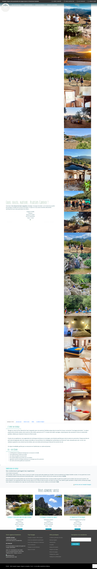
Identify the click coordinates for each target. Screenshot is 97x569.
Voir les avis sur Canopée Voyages (83, 484)
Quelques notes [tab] (10, 421)
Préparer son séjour (53, 549)
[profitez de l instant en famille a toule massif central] (77, 222)
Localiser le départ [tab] (40, 421)
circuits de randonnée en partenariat (35, 540)
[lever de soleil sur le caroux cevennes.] (77, 55)
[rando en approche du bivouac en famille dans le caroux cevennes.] (77, 76)
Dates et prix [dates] (26, 421)
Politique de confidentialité (55, 556)
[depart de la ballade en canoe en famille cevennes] (77, 305)
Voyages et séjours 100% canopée (35, 537)
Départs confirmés (52, 5)
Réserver (10, 222)
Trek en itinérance (31, 544)
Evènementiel (52, 542)
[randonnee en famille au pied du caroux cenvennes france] (77, 243)
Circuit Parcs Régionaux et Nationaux (36, 542)
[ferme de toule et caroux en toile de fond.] (77, 138)
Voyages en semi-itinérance (34, 547)
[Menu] (95, 9)
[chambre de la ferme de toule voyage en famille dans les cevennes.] (77, 326)
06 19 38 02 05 (82, 1)
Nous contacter (70, 1)
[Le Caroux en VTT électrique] (77, 505)
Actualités (51, 544)
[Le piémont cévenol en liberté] (48, 505)
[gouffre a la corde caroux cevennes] (77, 263)
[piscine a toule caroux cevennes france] (77, 159)
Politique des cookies (54, 554)
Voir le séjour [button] (19, 529)
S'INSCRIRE (75, 544)
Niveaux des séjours (53, 547)
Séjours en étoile (31, 549)
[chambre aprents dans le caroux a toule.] (77, 368)
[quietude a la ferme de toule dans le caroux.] (77, 96)
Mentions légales (53, 540)
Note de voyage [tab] (49, 222)
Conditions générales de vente (56, 537)
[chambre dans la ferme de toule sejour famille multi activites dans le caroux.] (77, 347)
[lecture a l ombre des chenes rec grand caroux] (77, 284)
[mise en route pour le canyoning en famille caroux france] (77, 201)
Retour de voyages (53, 552)
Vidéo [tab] (33, 421)
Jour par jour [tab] (18, 421)
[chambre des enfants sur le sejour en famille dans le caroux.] (77, 389)
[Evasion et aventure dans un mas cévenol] (19, 505)
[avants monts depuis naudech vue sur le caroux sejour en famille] (77, 13)
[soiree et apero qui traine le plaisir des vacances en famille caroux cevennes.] (77, 117)
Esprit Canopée (57, 1)
